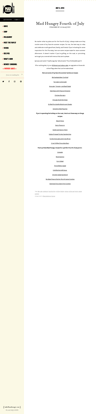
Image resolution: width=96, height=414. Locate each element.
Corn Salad (60, 161)
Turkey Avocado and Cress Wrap (60, 139)
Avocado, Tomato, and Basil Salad (60, 86)
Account (8, 19)
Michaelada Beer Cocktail (60, 77)
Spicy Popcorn (60, 125)
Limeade (60, 152)
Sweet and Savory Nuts (60, 130)
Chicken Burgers (60, 95)
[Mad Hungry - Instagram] (15, 82)
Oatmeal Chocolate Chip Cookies (60, 184)
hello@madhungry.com (12, 407)
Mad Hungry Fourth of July (60, 23)
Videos (6, 48)
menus (66, 191)
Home (6, 26)
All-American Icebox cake (60, 65)
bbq (39, 191)
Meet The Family (10, 42)
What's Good (8, 59)
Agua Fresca (60, 121)
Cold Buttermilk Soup (60, 170)
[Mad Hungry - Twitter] (3, 82)
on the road (71, 191)
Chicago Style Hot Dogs (60, 100)
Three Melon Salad (60, 166)
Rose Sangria (60, 157)
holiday (62, 191)
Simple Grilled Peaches (60, 109)
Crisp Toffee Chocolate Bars (60, 143)
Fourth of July (51, 191)
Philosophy (8, 37)
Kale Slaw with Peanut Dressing (60, 91)
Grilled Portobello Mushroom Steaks (60, 104)
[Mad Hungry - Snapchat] (21, 82)
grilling (58, 191)
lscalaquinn (65, 27)
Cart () (17, 19)
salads (80, 191)
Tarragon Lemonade (60, 82)
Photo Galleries (47, 196)
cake (41, 191)
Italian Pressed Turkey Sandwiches (60, 134)
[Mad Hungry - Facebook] (9, 82)
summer (37, 194)
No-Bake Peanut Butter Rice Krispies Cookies (60, 179)
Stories (53, 196)
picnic (76, 191)
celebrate (45, 191)
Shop (5, 31)
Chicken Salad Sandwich (60, 175)
